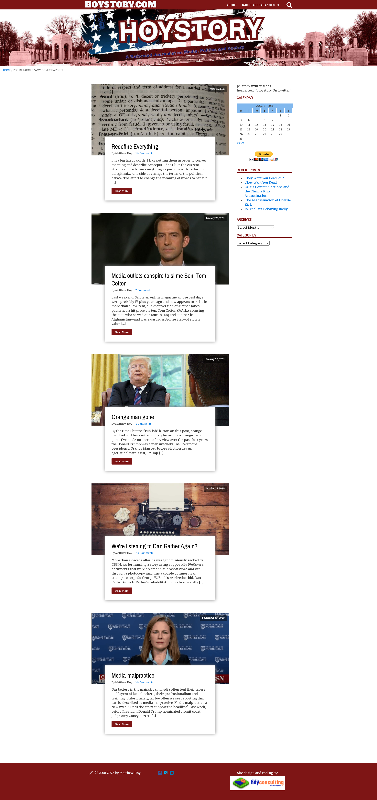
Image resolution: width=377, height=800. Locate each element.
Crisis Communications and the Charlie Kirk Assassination (267, 191)
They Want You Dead (261, 182)
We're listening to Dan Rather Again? (154, 546)
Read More (122, 190)
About (232, 5)
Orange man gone (133, 417)
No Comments (144, 153)
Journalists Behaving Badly (266, 209)
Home (7, 70)
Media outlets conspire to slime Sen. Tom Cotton (159, 279)
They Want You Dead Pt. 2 (264, 178)
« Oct (240, 143)
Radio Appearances (258, 5)
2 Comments (143, 290)
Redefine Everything (135, 146)
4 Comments (143, 423)
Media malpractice (133, 675)
